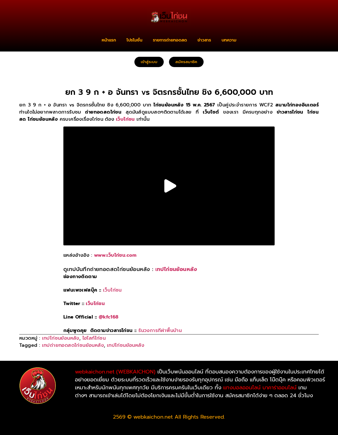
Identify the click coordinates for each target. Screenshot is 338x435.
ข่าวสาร (204, 40)
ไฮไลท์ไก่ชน (94, 338)
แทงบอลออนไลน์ (242, 387)
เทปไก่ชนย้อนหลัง (60, 338)
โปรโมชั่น (134, 40)
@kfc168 (109, 317)
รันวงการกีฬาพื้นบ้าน (160, 330)
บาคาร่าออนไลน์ (279, 387)
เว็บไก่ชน (112, 290)
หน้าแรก (109, 40)
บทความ (229, 40)
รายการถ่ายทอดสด (170, 40)
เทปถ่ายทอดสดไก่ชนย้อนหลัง (73, 345)
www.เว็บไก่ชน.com (115, 255)
